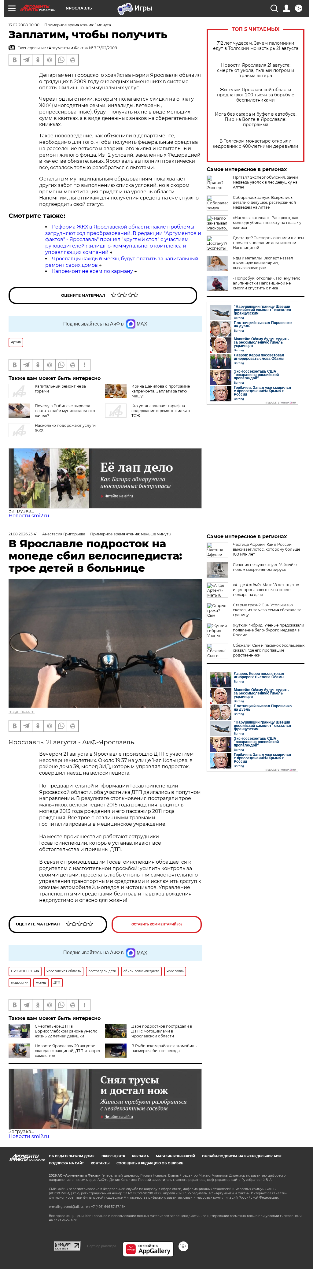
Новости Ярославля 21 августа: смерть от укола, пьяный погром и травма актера (255, 70)
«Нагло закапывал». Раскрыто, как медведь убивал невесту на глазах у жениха (267, 222)
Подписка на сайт (66, 1163)
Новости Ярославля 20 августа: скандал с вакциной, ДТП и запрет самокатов (68, 1051)
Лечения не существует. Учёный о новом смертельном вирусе (265, 567)
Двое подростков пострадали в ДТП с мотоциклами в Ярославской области (161, 1031)
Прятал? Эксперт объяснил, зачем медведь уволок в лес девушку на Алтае (265, 182)
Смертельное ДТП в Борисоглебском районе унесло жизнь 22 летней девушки (66, 1031)
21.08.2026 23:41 (23, 534)
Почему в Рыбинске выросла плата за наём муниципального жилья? (65, 411)
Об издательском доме (71, 1156)
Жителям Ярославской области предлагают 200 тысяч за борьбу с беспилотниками (255, 95)
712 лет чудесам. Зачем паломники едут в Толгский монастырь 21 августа (255, 46)
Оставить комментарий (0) (156, 924)
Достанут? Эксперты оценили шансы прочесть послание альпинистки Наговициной (268, 243)
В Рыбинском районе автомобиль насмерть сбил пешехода (164, 1048)
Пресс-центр (113, 1156)
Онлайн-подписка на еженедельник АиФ (242, 1156)
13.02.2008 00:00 (24, 25)
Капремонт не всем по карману (92, 271)
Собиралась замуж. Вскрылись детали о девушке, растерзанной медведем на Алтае (264, 202)
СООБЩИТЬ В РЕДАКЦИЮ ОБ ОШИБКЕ (149, 1163)
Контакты (100, 1163)
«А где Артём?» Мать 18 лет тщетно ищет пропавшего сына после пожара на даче (266, 589)
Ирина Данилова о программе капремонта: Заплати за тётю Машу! (160, 391)
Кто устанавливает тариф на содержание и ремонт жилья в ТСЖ (160, 411)
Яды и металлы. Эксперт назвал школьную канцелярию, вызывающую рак (263, 263)
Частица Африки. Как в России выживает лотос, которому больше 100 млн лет (266, 549)
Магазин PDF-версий (175, 1156)
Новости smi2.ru (29, 516)
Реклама (140, 1156)
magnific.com (22, 711)
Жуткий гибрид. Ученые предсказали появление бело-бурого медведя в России (268, 630)
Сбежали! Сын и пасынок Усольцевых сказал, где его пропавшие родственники (268, 650)
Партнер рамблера (101, 1246)
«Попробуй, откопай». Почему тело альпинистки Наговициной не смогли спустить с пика (266, 283)
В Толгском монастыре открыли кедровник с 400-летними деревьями (255, 144)
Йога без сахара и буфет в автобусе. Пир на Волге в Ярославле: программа (255, 119)
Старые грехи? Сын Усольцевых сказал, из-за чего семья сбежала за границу (267, 610)
